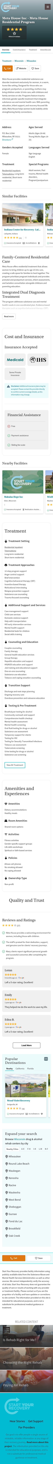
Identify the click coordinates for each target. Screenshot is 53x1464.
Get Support (35, 1421)
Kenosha (13, 1178)
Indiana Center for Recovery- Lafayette (23, 229)
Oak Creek (14, 1235)
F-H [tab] (28, 1149)
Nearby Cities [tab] (12, 1149)
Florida (30, 1068)
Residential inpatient (11, 170)
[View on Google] (22, 978)
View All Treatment (15, 765)
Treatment (33, 50)
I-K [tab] (34, 1149)
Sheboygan (15, 1206)
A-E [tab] (22, 1149)
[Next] (50, 226)
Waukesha (14, 1192)
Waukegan (14, 1170)
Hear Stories (17, 1421)
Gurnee (13, 1214)
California (20, 1068)
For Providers (26, 1427)
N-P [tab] (46, 1149)
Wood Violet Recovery (18, 1100)
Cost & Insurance (19, 50)
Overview (5, 50)
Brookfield (14, 1228)
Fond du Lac (15, 1221)
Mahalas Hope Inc (13, 497)
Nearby (9, 1068)
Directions (6, 139)
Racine (12, 1185)
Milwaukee (15, 1156)
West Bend (15, 1199)
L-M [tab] (40, 1149)
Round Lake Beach (19, 1163)
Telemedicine (8, 174)
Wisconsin (19, 1139)
